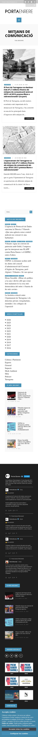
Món (7, 373)
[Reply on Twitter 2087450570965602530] (6, 510)
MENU (19, 20)
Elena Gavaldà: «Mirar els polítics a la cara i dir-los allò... (24, 442)
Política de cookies (7, 723)
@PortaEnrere (28, 566)
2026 (8, 319)
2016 (8, 348)
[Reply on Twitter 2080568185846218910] (6, 577)
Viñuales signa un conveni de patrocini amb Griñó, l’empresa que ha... (24, 411)
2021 (8, 334)
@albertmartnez (14, 503)
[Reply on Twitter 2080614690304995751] (6, 533)
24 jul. (21, 519)
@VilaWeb (16, 506)
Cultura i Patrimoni (11, 275)
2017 (8, 345)
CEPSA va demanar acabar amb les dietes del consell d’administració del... (18, 427)
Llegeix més (29, 118)
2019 (8, 339)
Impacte (13, 224)
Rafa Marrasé (13, 561)
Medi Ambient (21, 241)
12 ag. (21, 489)
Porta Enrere (13, 489)
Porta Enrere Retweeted (17, 516)
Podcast (8, 376)
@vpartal (25, 504)
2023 (8, 328)
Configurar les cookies (19, 733)
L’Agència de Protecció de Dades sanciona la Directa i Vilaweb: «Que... (24, 396)
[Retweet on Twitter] (10, 516)
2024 (8, 325)
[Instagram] (21, 656)
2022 (8, 331)
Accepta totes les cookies (19, 729)
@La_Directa (17, 504)
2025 (8, 322)
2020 (8, 336)
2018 (8, 342)
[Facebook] (7, 656)
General (7, 224)
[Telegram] (16, 656)
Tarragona (7, 84)
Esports (8, 362)
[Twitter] (11, 656)
